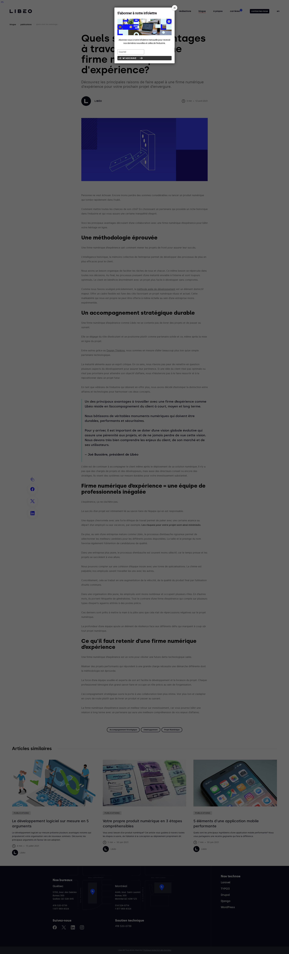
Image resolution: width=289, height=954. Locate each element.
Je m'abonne (127, 58)
